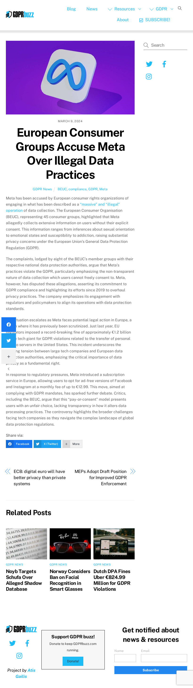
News (91, 8)
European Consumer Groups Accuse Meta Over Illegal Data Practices (70, 153)
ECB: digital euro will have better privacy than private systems (40, 477)
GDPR (161, 8)
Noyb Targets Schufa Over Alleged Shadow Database (24, 580)
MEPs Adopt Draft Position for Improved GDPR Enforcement (101, 477)
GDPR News (42, 189)
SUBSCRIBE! (157, 19)
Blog (71, 8)
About (123, 19)
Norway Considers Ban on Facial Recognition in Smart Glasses (70, 580)
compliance (77, 189)
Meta (103, 189)
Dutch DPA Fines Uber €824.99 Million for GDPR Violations (111, 580)
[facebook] (28, 643)
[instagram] (20, 655)
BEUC (62, 189)
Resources (124, 8)
